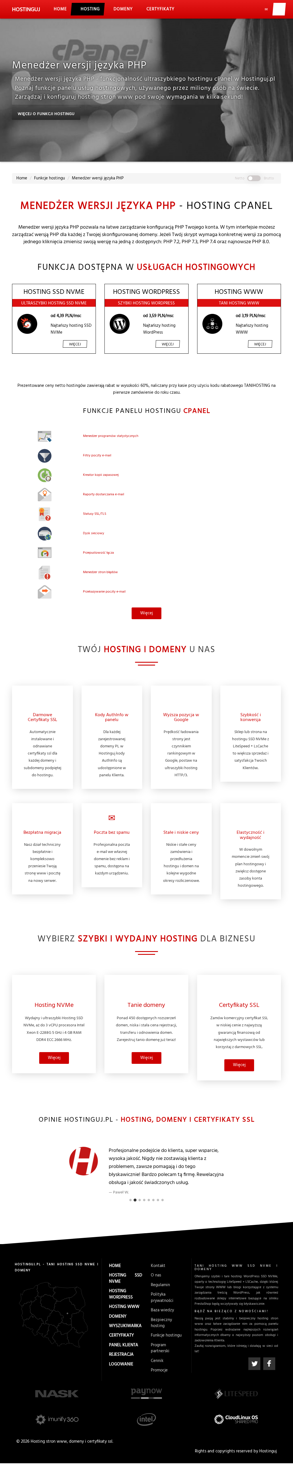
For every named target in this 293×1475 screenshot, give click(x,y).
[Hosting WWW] (212, 324)
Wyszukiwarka (125, 1325)
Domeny (117, 1316)
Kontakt (158, 1265)
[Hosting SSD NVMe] (27, 324)
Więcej (75, 344)
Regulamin (160, 1285)
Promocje (159, 1370)
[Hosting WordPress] (119, 324)
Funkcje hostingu (166, 1335)
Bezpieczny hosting (161, 1322)
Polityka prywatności (162, 1297)
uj (26, 9)
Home (115, 1265)
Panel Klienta (123, 1344)
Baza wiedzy (162, 1310)
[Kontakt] (265, 9)
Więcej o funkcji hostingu (46, 114)
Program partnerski (160, 1347)
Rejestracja (121, 1354)
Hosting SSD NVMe (125, 1278)
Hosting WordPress (121, 1294)
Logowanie (121, 1364)
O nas (156, 1275)
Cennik (157, 1360)
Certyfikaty (121, 1335)
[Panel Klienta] (279, 9)
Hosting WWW (124, 1306)
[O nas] (252, 9)
